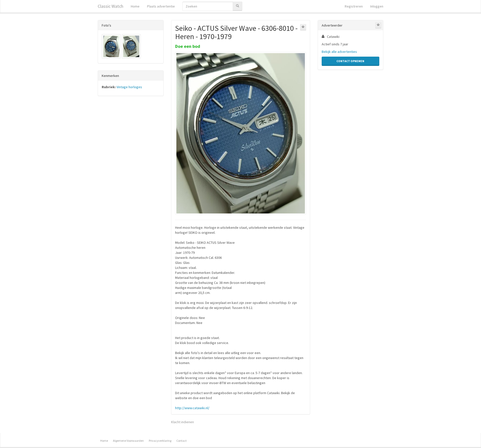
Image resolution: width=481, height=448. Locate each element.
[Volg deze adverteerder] (378, 25)
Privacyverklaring (160, 440)
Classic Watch (110, 6)
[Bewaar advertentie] (303, 27)
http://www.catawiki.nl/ (192, 408)
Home (135, 6)
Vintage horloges (129, 87)
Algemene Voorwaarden (128, 440)
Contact (181, 440)
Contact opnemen (350, 61)
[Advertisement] (131, 178)
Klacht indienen (182, 422)
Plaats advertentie (161, 6)
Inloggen (376, 6)
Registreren (354, 6)
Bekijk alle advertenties (339, 51)
